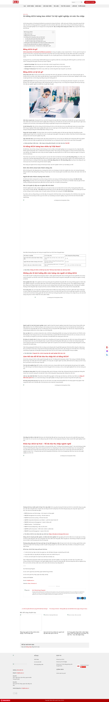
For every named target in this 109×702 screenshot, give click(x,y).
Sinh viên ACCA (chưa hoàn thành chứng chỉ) (36, 38)
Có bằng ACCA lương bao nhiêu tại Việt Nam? (35, 37)
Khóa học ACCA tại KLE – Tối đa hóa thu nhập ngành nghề (38, 45)
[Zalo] (107, 355)
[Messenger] (107, 351)
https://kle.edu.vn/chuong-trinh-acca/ (59, 534)
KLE (25, 6)
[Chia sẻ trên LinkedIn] (85, 598)
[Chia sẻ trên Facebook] (78, 598)
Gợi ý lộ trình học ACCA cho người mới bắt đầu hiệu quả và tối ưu (54, 632)
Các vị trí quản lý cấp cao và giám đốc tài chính (36, 41)
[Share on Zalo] (80, 598)
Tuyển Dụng (81, 6)
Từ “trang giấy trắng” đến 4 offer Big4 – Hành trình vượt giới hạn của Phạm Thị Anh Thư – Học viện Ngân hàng (78, 633)
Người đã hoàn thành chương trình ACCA (35, 39)
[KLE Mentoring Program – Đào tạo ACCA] (17, 2)
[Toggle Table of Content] (52, 32)
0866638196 (6, 700)
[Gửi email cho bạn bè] (82, 598)
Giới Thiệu (30, 6)
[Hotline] (107, 347)
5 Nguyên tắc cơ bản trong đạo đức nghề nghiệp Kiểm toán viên (48, 353)
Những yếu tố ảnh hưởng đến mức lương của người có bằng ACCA (39, 42)
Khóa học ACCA (60, 659)
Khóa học (38, 6)
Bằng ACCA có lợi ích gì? (30, 35)
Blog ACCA (25, 14)
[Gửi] (81, 2)
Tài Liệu (56, 6)
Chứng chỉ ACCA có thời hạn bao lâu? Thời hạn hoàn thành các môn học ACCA (50, 269)
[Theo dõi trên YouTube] (16, 693)
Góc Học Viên (47, 6)
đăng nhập (28, 646)
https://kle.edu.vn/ (32, 583)
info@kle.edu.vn (30, 580)
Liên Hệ (74, 6)
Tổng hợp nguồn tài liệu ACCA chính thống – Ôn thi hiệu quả (29, 632)
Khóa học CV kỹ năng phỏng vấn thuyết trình (64, 665)
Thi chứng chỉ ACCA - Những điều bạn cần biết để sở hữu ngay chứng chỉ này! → (68, 608)
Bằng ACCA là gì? (29, 34)
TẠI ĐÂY (67, 143)
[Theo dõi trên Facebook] (14, 693)
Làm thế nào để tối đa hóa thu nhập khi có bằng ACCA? (37, 44)
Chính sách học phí (61, 673)
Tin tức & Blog (65, 6)
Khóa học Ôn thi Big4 (61, 661)
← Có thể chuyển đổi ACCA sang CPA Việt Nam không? (34, 608)
